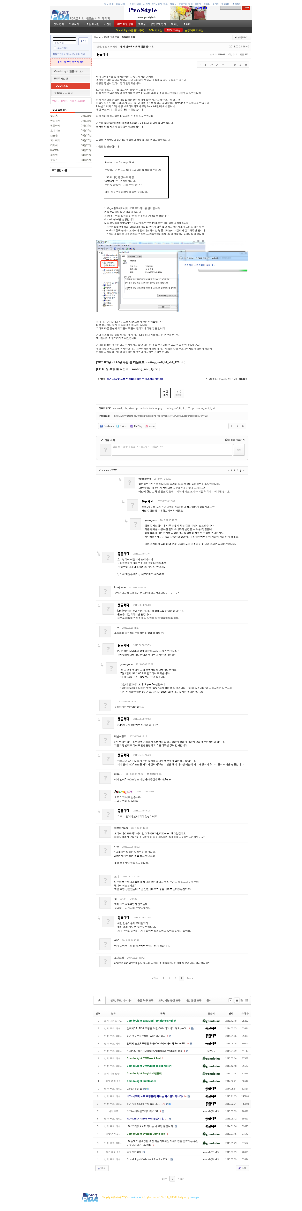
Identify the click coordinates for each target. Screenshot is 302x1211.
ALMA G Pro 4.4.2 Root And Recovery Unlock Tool (155, 1051)
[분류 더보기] (230, 1000)
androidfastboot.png (151, 408)
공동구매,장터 (186, 4)
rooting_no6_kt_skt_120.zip (179, 408)
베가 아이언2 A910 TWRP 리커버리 (146, 1036)
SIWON (211, 1050)
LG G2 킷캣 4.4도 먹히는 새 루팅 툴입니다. (150, 1126)
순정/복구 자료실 (194, 30)
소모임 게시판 (134, 4)
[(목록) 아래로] (229, 65)
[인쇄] (240, 65)
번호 (98, 1013)
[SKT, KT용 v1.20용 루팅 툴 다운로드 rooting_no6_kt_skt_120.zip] (141, 362)
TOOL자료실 (174, 30)
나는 (116, 846)
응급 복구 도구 (145, 1000)
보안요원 (119, 957)
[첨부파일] (246, 65)
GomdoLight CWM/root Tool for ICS (147, 1159)
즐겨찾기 (236, 4)
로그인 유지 (62, 47)
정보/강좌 (109, 4)
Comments (108, 470)
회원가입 (225, 4)
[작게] (217, 65)
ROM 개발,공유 (160, 4)
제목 (162, 1013)
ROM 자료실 (155, 30)
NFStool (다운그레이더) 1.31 (143, 1111)
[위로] (223, 65)
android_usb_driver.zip (125, 408)
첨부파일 (155, 774)
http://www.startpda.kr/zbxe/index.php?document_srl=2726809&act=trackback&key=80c (161, 415)
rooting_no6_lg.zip (206, 408)
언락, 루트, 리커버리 (121, 1000)
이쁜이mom (121, 828)
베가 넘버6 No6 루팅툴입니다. (136, 46)
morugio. (194, 1197)
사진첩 (146, 4)
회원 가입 (57, 54)
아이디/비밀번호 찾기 (74, 54)
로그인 (215, 4)
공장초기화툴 (134, 1152)
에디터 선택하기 (235, 439)
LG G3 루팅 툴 (135, 1088)
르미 (116, 876)
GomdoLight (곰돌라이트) (130, 30)
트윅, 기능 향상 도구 (169, 1000)
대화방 (198, 4)
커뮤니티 (120, 4)
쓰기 (243, 1168)
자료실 (173, 4)
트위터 (207, 4)
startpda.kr (136, 1197)
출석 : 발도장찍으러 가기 (70, 62)
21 (188, 1043)
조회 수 (245, 1013)
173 (163, 1104)
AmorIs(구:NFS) (211, 1111)
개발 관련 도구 (194, 1000)
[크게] (211, 65)
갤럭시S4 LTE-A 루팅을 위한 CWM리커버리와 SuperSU (157, 1028)
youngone (144, 478)
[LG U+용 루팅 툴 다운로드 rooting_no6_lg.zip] (128, 369)
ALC (116, 940)
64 (185, 1096)
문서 (208, 1000)
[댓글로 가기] (234, 65)
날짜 (231, 1013)
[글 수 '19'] (100, 1000)
